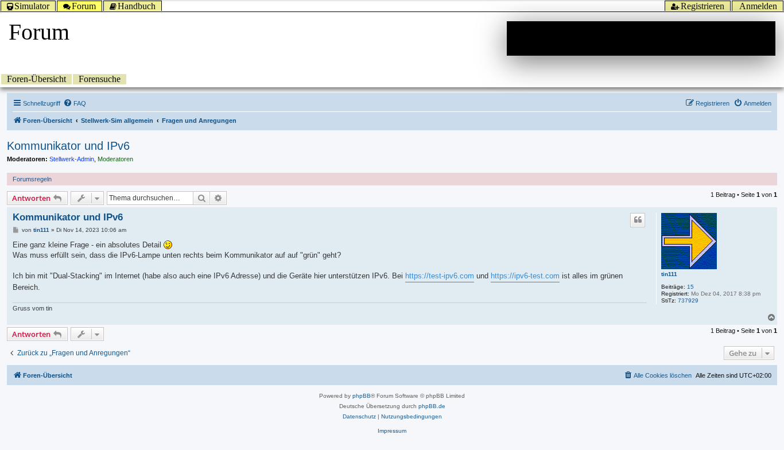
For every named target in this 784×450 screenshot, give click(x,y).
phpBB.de (431, 406)
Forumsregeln (32, 179)
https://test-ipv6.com (439, 275)
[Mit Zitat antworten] (637, 220)
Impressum (392, 431)
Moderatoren (115, 159)
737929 (688, 300)
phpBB (361, 396)
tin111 (669, 274)
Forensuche (100, 79)
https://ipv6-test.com (525, 275)
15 (690, 287)
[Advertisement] (641, 38)
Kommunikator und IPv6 (68, 145)
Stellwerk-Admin (71, 159)
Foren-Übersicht (36, 79)
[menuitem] (74, 103)
